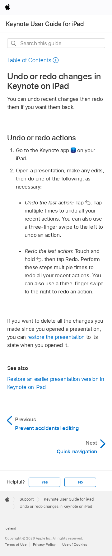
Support (27, 499)
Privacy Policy (44, 544)
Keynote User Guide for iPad (45, 24)
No (80, 482)
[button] (33, 60)
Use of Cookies (74, 544)
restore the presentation (56, 337)
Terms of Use (15, 544)
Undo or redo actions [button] (41, 137)
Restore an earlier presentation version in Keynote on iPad (55, 383)
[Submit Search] (14, 43)
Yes (44, 482)
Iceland (10, 528)
